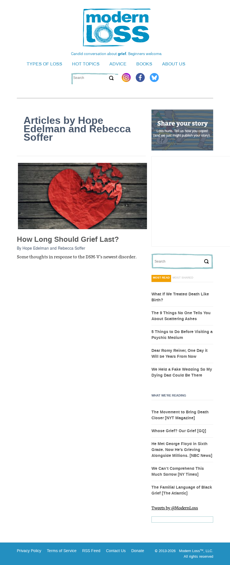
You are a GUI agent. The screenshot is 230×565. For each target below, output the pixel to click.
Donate (137, 550)
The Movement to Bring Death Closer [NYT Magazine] (180, 415)
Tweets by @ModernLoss (174, 508)
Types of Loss (44, 64)
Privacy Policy (29, 550)
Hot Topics (86, 64)
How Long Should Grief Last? (68, 239)
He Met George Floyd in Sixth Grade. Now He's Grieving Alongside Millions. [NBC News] (181, 450)
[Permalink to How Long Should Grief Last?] (82, 195)
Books (144, 64)
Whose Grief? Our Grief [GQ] (178, 431)
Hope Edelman (35, 248)
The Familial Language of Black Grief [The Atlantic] (181, 490)
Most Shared (183, 278)
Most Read (161, 278)
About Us (173, 64)
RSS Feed (91, 550)
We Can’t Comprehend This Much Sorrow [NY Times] (177, 471)
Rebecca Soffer (71, 248)
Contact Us (116, 550)
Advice (118, 64)
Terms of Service (61, 550)
